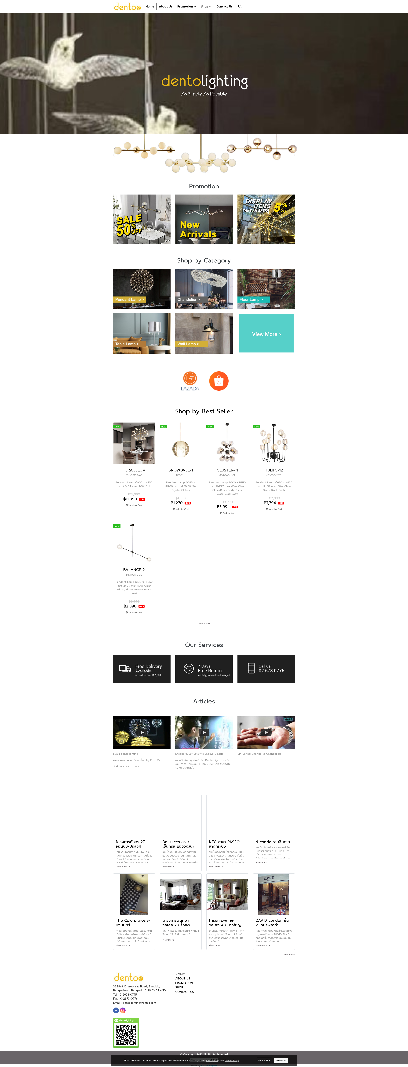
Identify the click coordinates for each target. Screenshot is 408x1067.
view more (204, 623)
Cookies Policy (232, 1060)
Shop (205, 6)
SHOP (179, 987)
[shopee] (219, 381)
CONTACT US (184, 992)
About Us (165, 6)
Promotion (185, 6)
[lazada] (190, 381)
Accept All (281, 1060)
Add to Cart (135, 505)
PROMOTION (184, 983)
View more (122, 866)
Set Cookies (264, 1060)
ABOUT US (182, 978)
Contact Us (224, 6)
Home (150, 6)
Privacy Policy (212, 1060)
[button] (240, 6)
